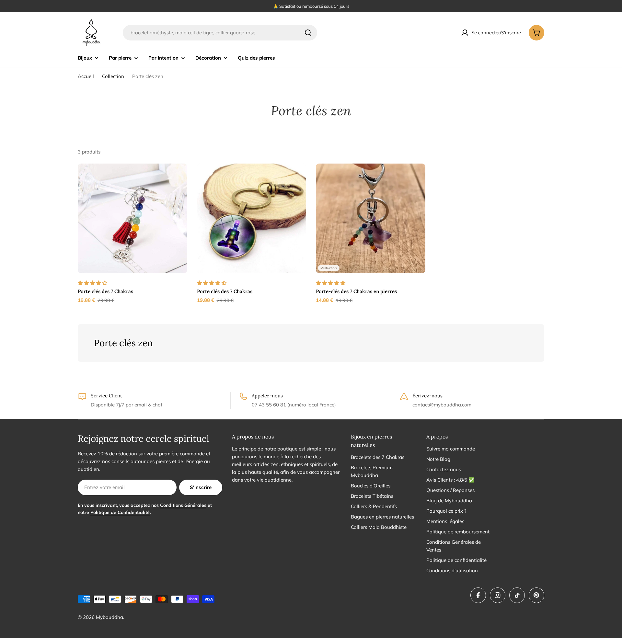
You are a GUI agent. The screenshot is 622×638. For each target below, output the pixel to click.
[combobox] (220, 32)
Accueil (86, 76)
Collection (113, 76)
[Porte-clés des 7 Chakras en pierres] (370, 218)
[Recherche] (308, 33)
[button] (93, 283)
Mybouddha (109, 617)
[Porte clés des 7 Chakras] (132, 218)
